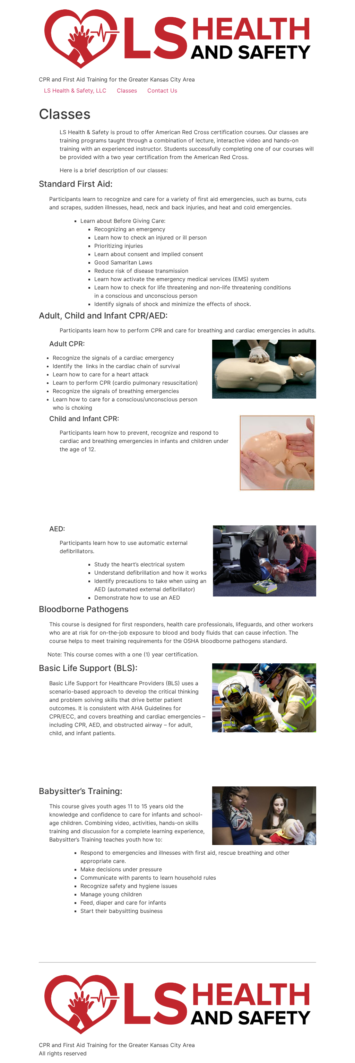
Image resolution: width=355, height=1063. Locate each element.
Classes (127, 90)
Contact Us (162, 90)
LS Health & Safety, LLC (75, 90)
